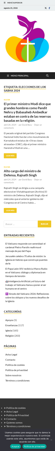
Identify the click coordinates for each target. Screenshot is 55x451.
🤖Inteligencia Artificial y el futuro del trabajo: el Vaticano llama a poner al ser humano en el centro (25, 285)
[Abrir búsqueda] (47, 75)
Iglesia (7, 100)
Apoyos (9, 320)
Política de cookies (15, 364)
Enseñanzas (11, 325)
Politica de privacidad (16, 370)
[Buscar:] (27, 224)
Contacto (10, 359)
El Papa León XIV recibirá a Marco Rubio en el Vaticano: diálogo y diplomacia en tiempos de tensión (26, 272)
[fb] (49, 8)
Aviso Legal (11, 354)
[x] (46, 8)
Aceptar (15, 446)
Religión (9, 335)
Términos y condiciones (17, 380)
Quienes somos (14, 422)
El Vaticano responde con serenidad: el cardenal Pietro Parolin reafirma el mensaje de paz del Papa (25, 247)
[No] (51, 439)
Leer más (9, 155)
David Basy (27, 125)
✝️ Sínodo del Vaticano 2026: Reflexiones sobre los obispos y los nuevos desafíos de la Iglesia (27, 297)
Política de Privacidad (17, 415)
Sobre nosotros (13, 375)
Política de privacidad (34, 446)
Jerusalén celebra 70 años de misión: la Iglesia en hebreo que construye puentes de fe (26, 260)
